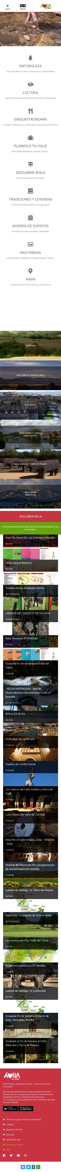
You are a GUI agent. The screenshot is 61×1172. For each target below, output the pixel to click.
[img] (4, 1155)
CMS (7, 1149)
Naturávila (10, 1134)
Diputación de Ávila (13, 1129)
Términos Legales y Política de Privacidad (23, 1119)
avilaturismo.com (13, 1139)
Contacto (9, 1124)
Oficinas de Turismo (14, 1144)
